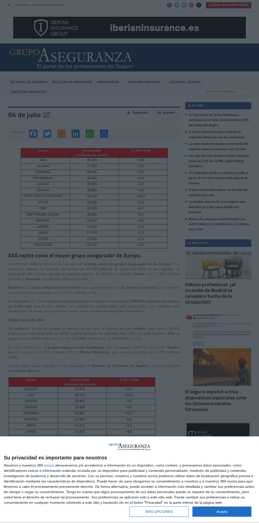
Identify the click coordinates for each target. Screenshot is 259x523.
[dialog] (129, 480)
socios (49, 465)
